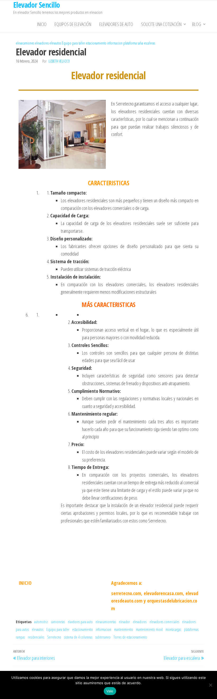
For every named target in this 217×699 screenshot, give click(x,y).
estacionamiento (96, 43)
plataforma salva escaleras (139, 43)
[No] (210, 685)
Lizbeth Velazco (59, 61)
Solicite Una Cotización (161, 24)
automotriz (41, 621)
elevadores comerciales (164, 621)
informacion (115, 43)
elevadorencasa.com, (164, 593)
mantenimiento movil (149, 629)
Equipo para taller (73, 43)
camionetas (58, 621)
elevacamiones (25, 43)
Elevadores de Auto (116, 24)
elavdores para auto (80, 621)
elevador (124, 621)
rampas (20, 637)
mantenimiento (123, 629)
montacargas (173, 629)
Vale (110, 691)
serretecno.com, (126, 593)
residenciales (36, 637)
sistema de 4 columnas (78, 637)
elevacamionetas (106, 621)
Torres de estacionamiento (130, 637)
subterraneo (103, 637)
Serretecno (54, 637)
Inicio (42, 24)
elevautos (55, 43)
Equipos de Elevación (73, 24)
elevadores (42, 43)
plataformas (191, 629)
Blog (196, 24)
